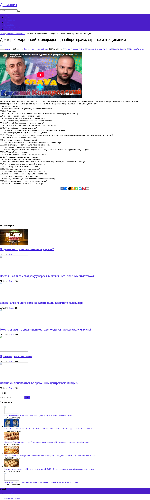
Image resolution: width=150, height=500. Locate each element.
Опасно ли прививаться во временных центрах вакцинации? (39, 383)
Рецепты (8, 17)
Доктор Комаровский (15, 33)
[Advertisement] (66, 206)
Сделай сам (9, 24)
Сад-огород (9, 29)
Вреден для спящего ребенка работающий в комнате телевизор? (41, 302)
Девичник (8, 4)
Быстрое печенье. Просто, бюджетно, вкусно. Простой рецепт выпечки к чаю (38, 415)
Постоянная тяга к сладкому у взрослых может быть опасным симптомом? (47, 276)
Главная (7, 15)
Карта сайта (9, 493)
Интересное (9, 20)
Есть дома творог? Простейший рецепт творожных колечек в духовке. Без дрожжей (41, 482)
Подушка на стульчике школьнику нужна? (27, 249)
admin (7, 49)
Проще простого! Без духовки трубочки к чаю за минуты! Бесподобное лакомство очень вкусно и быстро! (50, 455)
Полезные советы (12, 27)
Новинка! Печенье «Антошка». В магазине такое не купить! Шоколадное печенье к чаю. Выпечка (46, 442)
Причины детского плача (16, 356)
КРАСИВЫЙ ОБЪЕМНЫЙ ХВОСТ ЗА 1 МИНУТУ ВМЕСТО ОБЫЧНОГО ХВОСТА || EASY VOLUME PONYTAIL (49, 429)
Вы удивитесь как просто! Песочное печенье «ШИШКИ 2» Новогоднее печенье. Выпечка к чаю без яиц (49, 469)
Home (2, 33)
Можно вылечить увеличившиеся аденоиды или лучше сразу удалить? (45, 329)
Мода (6, 22)
